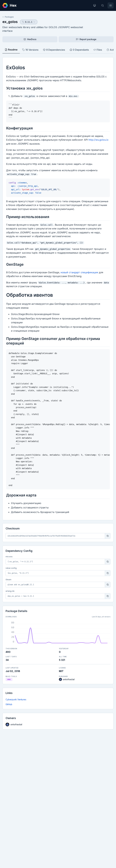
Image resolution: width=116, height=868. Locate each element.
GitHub (9, 704)
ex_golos (10, 22)
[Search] (102, 5)
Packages (9, 17)
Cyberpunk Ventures (16, 699)
